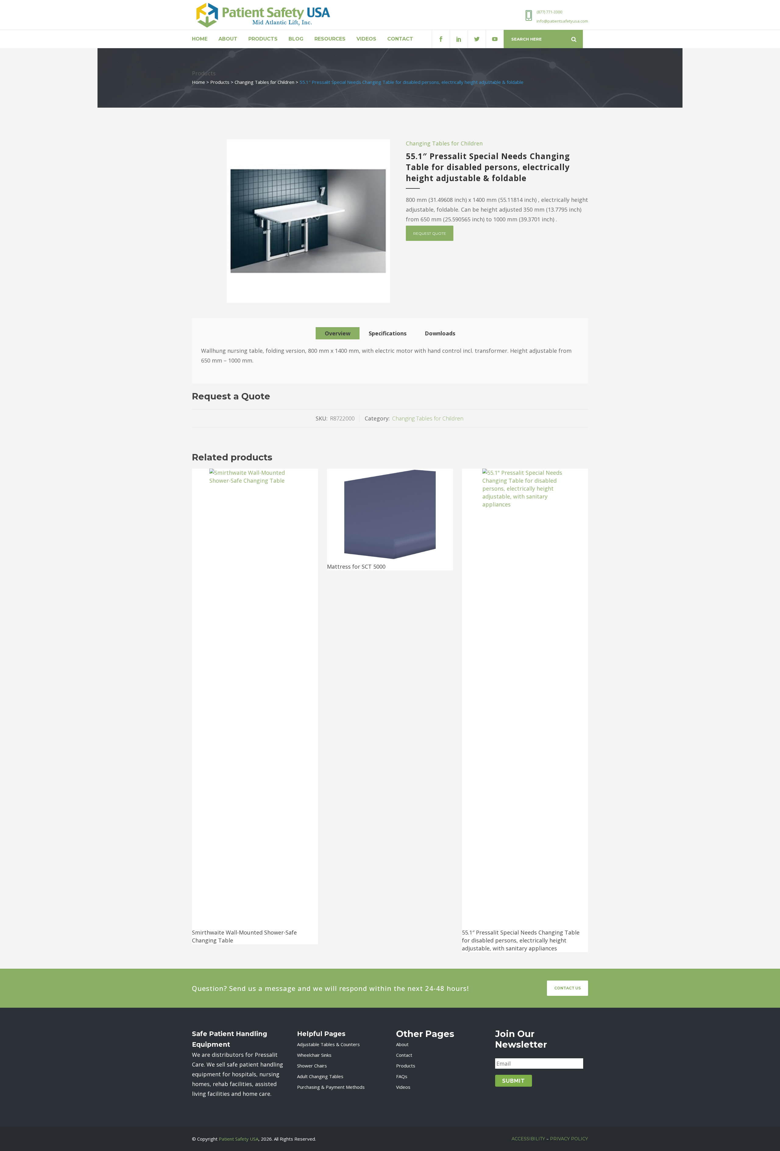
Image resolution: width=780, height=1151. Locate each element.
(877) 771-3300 (549, 12)
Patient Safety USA (238, 1139)
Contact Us (567, 988)
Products (219, 82)
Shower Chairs (312, 1066)
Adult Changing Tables (320, 1076)
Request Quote (429, 233)
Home (198, 82)
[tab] (338, 333)
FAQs (401, 1076)
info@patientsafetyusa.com (562, 21)
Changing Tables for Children (264, 82)
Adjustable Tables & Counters (328, 1044)
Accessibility (528, 1139)
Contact (404, 1055)
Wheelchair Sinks (314, 1055)
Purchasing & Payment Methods (331, 1087)
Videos (403, 1087)
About (402, 1044)
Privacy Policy (569, 1139)
